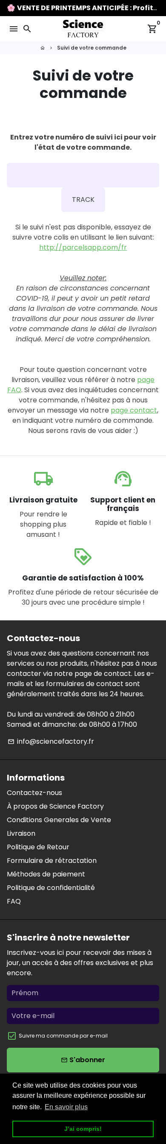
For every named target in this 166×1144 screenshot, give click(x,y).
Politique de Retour (38, 847)
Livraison (21, 833)
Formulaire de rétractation (52, 860)
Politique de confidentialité (51, 888)
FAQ (14, 901)
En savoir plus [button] (66, 1107)
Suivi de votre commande (91, 47)
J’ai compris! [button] (83, 1128)
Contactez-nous (34, 793)
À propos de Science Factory (55, 806)
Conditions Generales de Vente (59, 820)
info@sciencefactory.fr (51, 741)
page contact (134, 410)
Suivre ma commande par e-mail (63, 1035)
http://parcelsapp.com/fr (83, 247)
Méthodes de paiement (46, 874)
